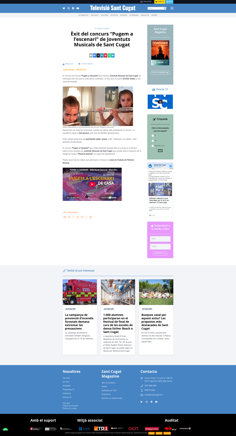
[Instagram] (68, 8)
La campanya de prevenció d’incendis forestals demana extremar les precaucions (79, 321)
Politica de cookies (70, 408)
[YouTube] (77, 8)
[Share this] (94, 55)
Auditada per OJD (109, 391)
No (155, 140)
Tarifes (104, 387)
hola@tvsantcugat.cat (153, 395)
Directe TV (67, 398)
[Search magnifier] (165, 8)
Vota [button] (160, 150)
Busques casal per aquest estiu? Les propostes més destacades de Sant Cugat (154, 321)
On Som (66, 382)
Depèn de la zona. (159, 145)
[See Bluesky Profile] (170, 166)
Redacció (69, 64)
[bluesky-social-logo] (64, 8)
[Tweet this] (98, 55)
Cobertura (67, 394)
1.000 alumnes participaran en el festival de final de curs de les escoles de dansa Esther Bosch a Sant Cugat (118, 323)
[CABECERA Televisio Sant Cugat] (114, 8)
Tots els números (108, 383)
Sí (155, 135)
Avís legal (66, 403)
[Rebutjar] (234, 433)
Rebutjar (159, 433)
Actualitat (70, 309)
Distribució (106, 395)
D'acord (151, 433)
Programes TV (68, 390)
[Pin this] (105, 55)
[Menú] (172, 8)
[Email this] (91, 55)
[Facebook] (73, 8)
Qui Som (66, 378)
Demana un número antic (112, 398)
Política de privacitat (70, 406)
